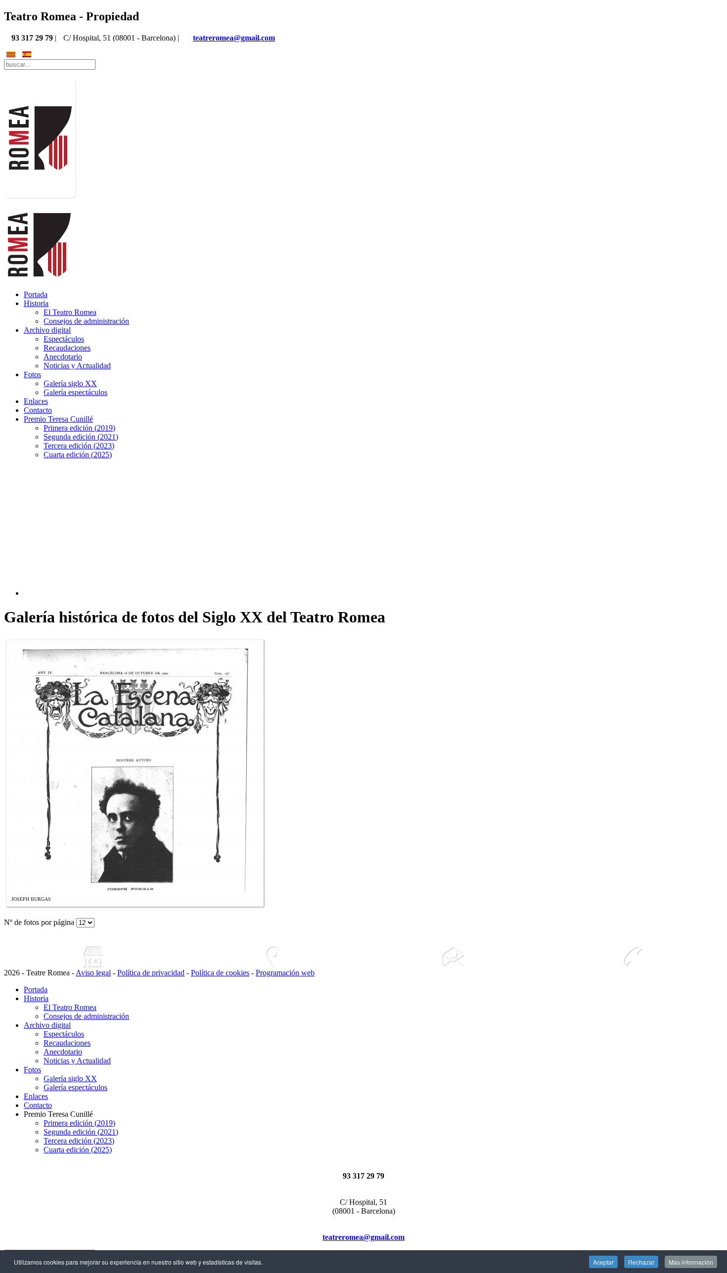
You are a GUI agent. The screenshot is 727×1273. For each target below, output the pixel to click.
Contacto (38, 410)
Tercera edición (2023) (79, 445)
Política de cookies (220, 972)
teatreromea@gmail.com (234, 38)
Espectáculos (64, 339)
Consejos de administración (86, 321)
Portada (35, 294)
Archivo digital (47, 330)
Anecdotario (63, 356)
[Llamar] (634, 957)
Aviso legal (93, 972)
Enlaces (36, 401)
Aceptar (603, 1262)
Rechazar (641, 1262)
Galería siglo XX (70, 383)
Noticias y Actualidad (77, 365)
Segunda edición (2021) (81, 437)
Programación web (285, 972)
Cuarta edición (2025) (78, 454)
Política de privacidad (150, 972)
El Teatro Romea (70, 312)
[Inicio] (94, 957)
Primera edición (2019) (79, 428)
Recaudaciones (67, 348)
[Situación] (274, 957)
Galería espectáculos (75, 392)
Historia (36, 303)
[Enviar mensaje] (454, 957)
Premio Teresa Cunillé (58, 419)
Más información (691, 1262)
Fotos (32, 374)
